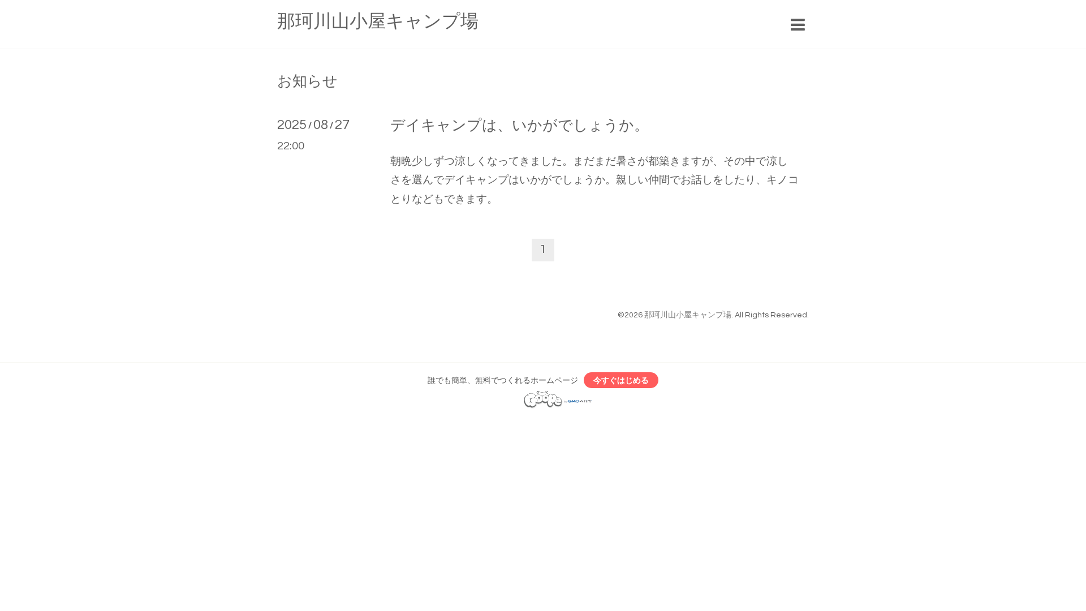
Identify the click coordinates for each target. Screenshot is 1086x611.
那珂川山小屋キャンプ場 (378, 21)
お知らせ (307, 81)
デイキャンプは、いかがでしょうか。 (519, 125)
